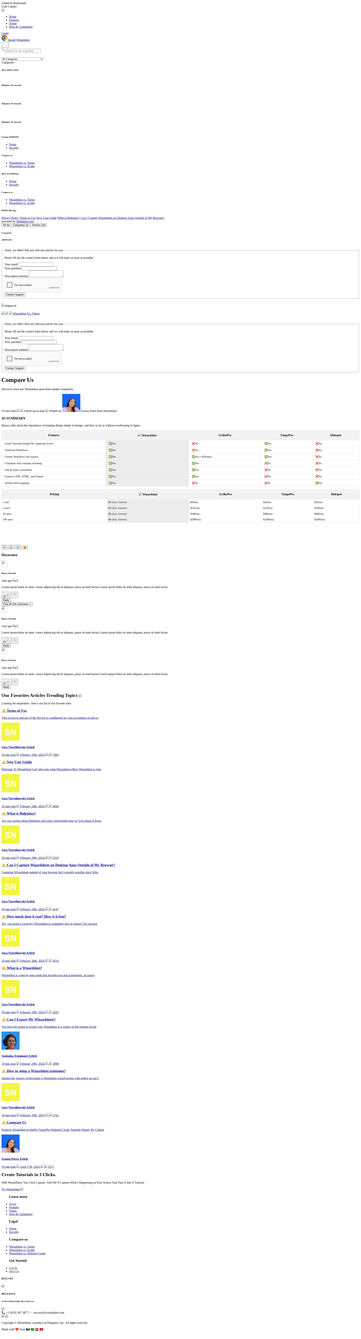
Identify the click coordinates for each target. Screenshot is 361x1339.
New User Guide (46, 218)
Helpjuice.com (25, 221)
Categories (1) (20, 225)
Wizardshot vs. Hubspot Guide (27, 1253)
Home (12, 16)
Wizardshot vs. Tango (22, 162)
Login (5, 33)
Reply (6, 600)
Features (14, 20)
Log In (13, 1267)
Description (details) (16, 276)
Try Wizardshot (11, 1189)
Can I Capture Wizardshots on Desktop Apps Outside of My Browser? (122, 218)
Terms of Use (28, 218)
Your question (13, 268)
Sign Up (14, 1271)
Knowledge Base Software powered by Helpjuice (180, 1335)
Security (14, 147)
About (13, 23)
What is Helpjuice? (68, 218)
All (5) (6, 225)
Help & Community (21, 26)
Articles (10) (38, 225)
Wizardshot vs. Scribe (22, 166)
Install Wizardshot (19, 40)
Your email (11, 264)
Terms (12, 144)
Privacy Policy (10, 218)
